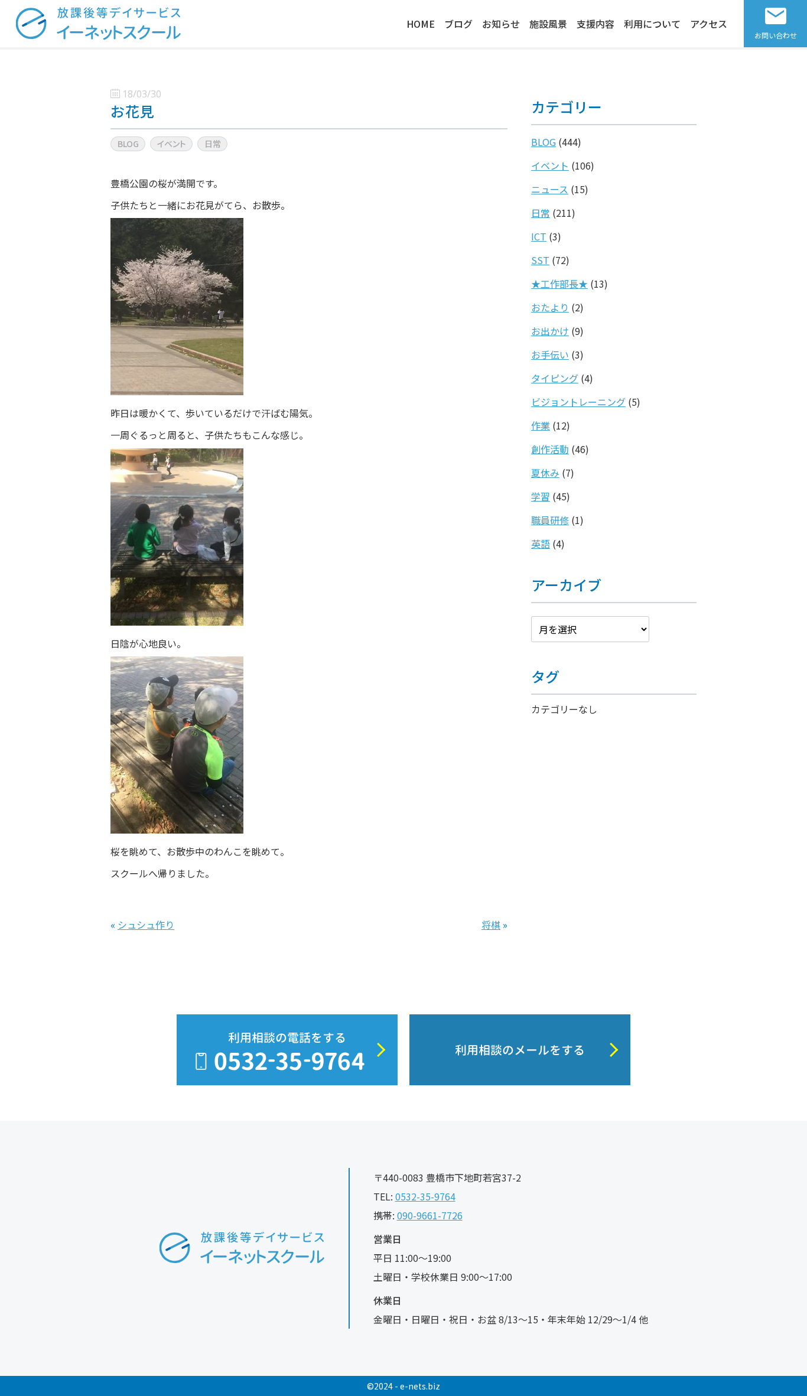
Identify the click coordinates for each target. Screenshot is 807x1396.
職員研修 (550, 520)
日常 (540, 213)
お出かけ (550, 331)
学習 (540, 496)
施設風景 (548, 23)
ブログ (458, 23)
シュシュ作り (146, 924)
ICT (538, 236)
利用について (652, 23)
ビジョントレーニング (578, 402)
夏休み (545, 473)
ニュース (549, 189)
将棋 (490, 924)
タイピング (554, 378)
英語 (540, 543)
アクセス (708, 23)
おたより (550, 307)
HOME (420, 23)
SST (540, 260)
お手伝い (550, 354)
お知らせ (501, 23)
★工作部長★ (559, 283)
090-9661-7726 (430, 1215)
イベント (550, 165)
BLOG (543, 142)
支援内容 (595, 23)
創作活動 (550, 449)
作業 (540, 425)
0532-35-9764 (425, 1196)
